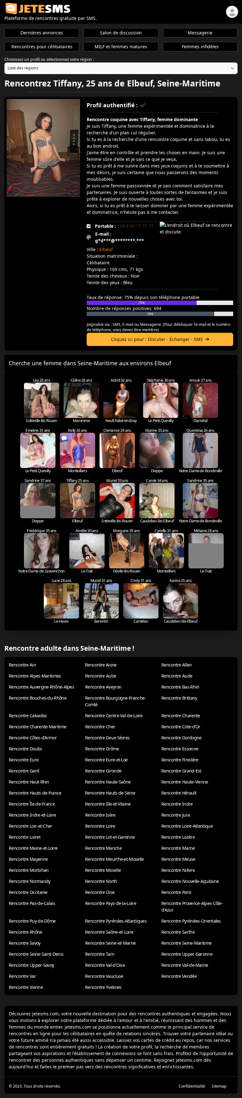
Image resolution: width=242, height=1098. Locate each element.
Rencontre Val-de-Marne (184, 965)
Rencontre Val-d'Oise (105, 965)
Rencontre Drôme (102, 749)
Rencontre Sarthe (178, 932)
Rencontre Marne (178, 848)
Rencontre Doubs (25, 749)
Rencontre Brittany (179, 698)
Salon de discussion (121, 33)
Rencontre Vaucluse (104, 976)
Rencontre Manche (103, 848)
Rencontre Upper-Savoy (31, 965)
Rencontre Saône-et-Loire (109, 932)
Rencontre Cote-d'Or (180, 727)
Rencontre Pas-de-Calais (32, 903)
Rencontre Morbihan (29, 870)
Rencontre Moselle (103, 870)
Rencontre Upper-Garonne (186, 954)
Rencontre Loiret (24, 837)
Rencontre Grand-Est (181, 771)
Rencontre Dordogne (181, 738)
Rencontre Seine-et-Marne (110, 943)
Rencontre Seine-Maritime (186, 943)
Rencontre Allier (176, 665)
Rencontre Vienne (26, 987)
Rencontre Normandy (29, 881)
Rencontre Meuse (178, 859)
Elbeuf (106, 249)
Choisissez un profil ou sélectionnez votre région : (49, 59)
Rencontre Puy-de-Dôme (32, 921)
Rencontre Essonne (179, 749)
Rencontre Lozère (178, 837)
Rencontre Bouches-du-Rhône (37, 698)
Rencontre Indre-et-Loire (32, 815)
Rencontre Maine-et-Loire (33, 848)
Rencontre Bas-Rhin (180, 687)
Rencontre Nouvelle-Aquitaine (190, 881)
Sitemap (219, 1086)
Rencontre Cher (100, 727)
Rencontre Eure (23, 760)
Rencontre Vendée (179, 976)
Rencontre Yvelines (103, 987)
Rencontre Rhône (25, 932)
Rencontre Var (22, 976)
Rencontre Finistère (180, 760)
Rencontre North (101, 881)
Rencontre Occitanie (28, 892)
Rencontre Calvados (28, 716)
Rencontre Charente (180, 716)
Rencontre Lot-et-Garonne (110, 837)
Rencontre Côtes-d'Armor (33, 738)
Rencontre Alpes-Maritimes (35, 676)
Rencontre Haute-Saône (107, 782)
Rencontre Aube (100, 676)
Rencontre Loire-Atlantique (187, 826)
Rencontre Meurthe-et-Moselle (114, 859)
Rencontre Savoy (25, 943)
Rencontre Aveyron (103, 687)
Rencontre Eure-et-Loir (106, 760)
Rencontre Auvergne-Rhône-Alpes (41, 687)
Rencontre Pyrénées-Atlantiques (116, 921)
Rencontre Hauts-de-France (35, 793)
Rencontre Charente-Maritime (37, 727)
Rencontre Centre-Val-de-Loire (114, 716)
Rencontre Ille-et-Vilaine (108, 804)
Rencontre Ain (22, 665)
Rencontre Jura (175, 815)
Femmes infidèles (200, 47)
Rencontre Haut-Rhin (29, 782)
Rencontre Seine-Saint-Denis (36, 954)
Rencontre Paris (176, 892)
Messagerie (200, 33)
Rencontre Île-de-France (32, 804)
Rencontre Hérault (178, 793)
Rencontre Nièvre (178, 870)
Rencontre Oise (99, 892)
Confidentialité (192, 1086)
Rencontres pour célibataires (41, 47)
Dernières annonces (41, 33)
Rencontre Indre (177, 804)
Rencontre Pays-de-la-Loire (110, 903)
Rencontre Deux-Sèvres (107, 738)
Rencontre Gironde (103, 771)
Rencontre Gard (24, 771)
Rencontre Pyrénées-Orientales (191, 921)
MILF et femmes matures (121, 47)
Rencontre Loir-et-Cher (30, 826)
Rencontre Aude (176, 676)
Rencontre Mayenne (28, 859)
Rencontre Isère (100, 815)
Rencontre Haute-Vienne (184, 782)
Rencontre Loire (100, 826)
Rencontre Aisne (101, 665)
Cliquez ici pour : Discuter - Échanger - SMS (157, 339)
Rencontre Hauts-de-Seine (110, 793)
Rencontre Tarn (99, 954)
